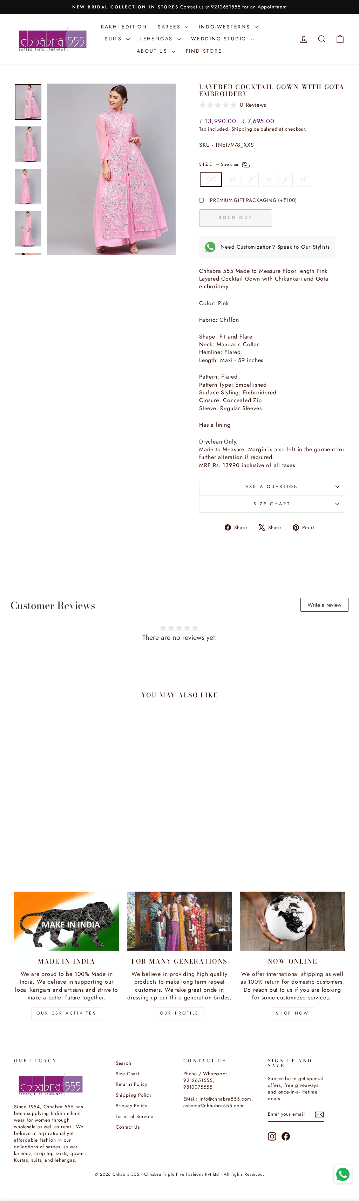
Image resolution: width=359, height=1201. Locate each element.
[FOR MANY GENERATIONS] (179, 921)
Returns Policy (132, 1084)
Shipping (241, 128)
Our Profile (179, 1013)
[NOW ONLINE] (292, 921)
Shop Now (292, 1013)
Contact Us (128, 1126)
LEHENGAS (157, 38)
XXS (211, 179)
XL (303, 179)
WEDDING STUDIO (220, 38)
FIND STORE (204, 50)
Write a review (324, 605)
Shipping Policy (134, 1094)
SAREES (170, 26)
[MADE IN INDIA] (66, 921)
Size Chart (271, 503)
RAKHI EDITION (124, 26)
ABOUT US (153, 50)
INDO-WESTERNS (225, 26)
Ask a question (272, 486)
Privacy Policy (132, 1105)
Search (123, 1063)
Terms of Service (135, 1116)
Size (220, 164)
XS (232, 179)
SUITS (114, 38)
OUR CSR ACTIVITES (66, 1013)
